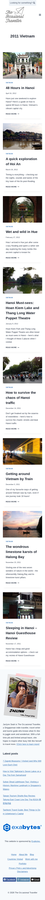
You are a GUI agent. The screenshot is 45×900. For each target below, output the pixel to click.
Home (13, 854)
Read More (12, 114)
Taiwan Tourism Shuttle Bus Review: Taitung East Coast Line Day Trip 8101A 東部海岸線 (22, 799)
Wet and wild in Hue (22, 232)
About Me (23, 854)
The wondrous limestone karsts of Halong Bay (21, 552)
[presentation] (22, 65)
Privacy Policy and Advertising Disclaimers (22, 870)
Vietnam (9, 83)
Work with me (31, 859)
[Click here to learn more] (28, 744)
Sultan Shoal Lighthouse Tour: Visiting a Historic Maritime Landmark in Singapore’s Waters (22, 785)
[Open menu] (40, 15)
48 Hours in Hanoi (20, 88)
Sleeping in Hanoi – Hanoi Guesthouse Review (21, 633)
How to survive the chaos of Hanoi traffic (21, 398)
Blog (32, 854)
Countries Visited (15, 859)
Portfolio (22, 864)
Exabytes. (35, 841)
